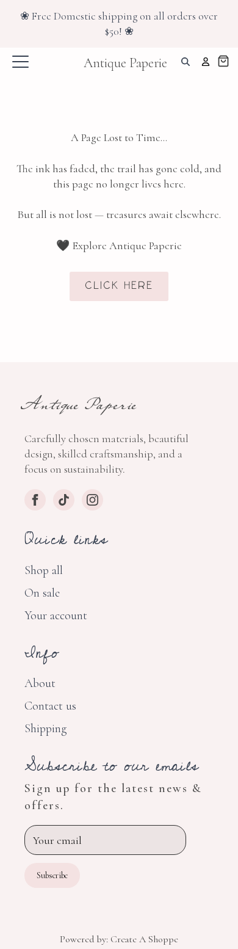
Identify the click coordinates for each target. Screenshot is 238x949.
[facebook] (35, 500)
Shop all (43, 570)
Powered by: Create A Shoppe (119, 939)
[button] (223, 62)
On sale (42, 593)
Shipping (45, 728)
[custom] (63, 500)
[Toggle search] (185, 62)
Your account (55, 615)
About (40, 683)
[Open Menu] (20, 62)
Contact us (50, 706)
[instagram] (92, 500)
